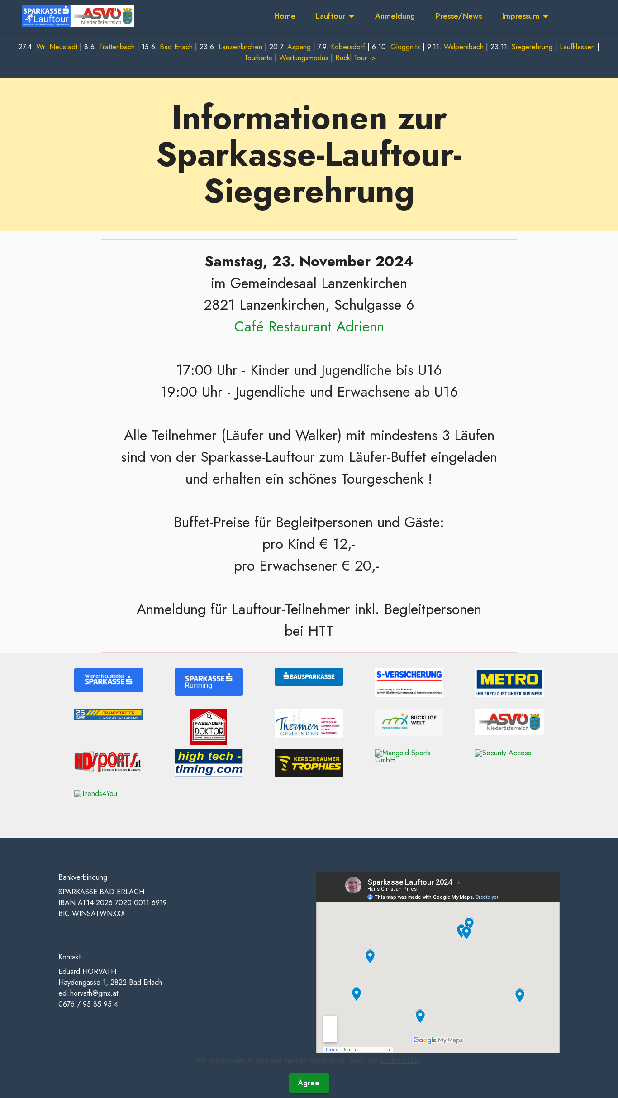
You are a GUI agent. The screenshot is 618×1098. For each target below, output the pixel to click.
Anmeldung (395, 16)
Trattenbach (117, 47)
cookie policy (400, 1060)
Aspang (299, 47)
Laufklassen (577, 47)
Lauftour (330, 16)
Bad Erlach (176, 47)
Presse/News (459, 16)
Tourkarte (258, 58)
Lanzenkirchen (240, 47)
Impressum (520, 16)
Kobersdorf (348, 47)
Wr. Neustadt (56, 47)
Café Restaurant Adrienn (309, 326)
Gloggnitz (405, 47)
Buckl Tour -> (355, 58)
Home (284, 16)
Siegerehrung (532, 47)
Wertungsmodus (303, 58)
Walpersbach (464, 47)
